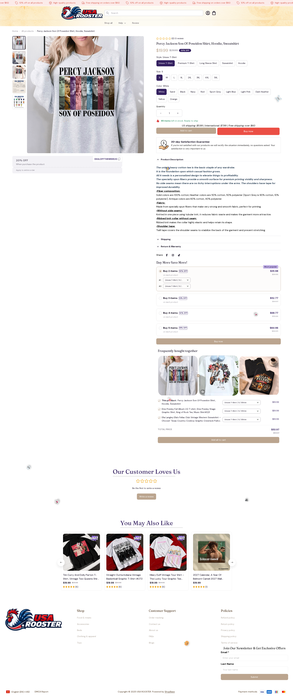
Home (15, 31)
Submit (254, 677)
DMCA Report (41, 691)
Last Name (227, 664)
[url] (163, 691)
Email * (225, 652)
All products (28, 31)
